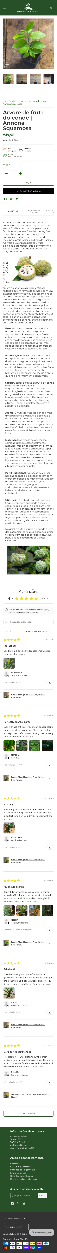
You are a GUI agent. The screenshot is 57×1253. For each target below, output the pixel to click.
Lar (4, 101)
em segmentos (31, 311)
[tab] (13, 211)
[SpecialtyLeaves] (28, 7)
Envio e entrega (18, 1173)
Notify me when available (29, 191)
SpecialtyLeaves (11, 1234)
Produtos (13, 101)
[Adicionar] (20, 173)
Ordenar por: (29, 631)
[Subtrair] (6, 173)
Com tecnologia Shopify (15, 1239)
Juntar (42, 1195)
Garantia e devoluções (21, 1176)
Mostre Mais (30, 737)
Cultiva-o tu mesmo (20, 1166)
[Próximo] (32, 92)
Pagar (28, 182)
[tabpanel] (28, 396)
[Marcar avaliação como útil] (49, 682)
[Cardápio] (4, 7)
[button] (51, 7)
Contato (14, 1163)
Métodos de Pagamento (22, 1169)
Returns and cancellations (23, 1179)
